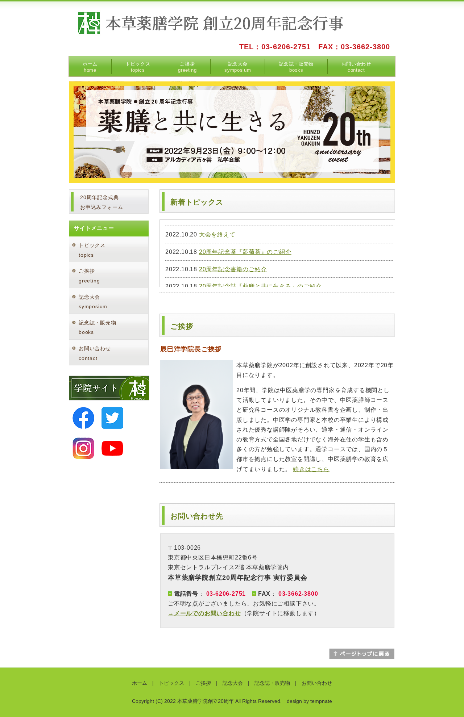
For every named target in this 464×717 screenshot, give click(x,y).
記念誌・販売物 (296, 67)
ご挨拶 (187, 67)
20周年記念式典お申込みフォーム (101, 202)
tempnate (321, 701)
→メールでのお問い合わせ (204, 613)
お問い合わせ (356, 67)
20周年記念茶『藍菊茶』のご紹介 (245, 252)
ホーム (90, 67)
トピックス (137, 67)
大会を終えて (217, 234)
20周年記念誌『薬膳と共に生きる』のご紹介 (260, 286)
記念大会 (237, 67)
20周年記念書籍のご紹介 (233, 269)
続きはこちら (311, 469)
